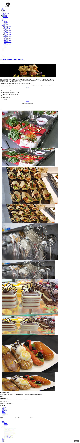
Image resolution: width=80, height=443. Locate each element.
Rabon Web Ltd (35, 417)
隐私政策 (3, 408)
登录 (3, 411)
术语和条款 (4, 407)
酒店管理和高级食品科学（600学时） (12, 59)
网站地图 (3, 412)
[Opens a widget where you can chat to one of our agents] (76, 441)
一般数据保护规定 (5, 414)
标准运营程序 (4, 409)
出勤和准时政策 (4, 410)
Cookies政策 (4, 413)
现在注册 (27, 101)
